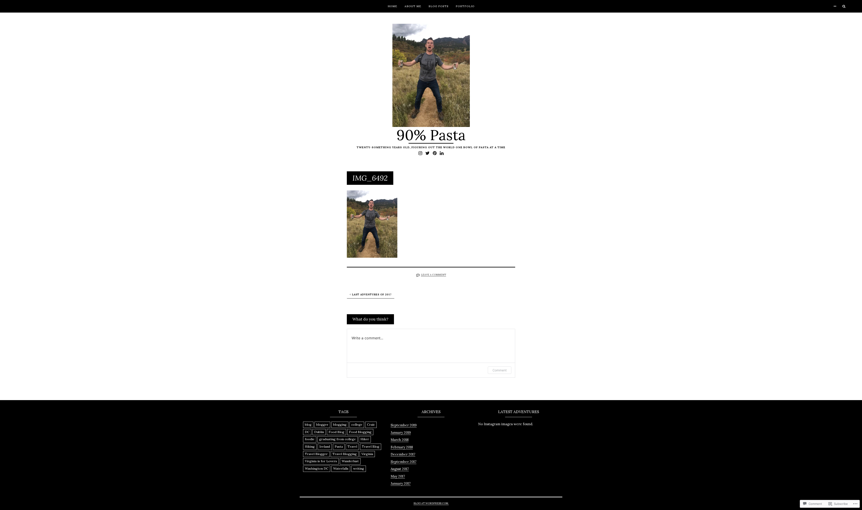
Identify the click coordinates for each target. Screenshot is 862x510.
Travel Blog (370, 447)
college (356, 425)
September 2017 (403, 462)
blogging (340, 425)
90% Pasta (431, 135)
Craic (371, 425)
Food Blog (336, 432)
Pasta (339, 447)
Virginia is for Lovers (321, 461)
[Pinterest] (435, 153)
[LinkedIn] (442, 153)
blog (308, 425)
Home (392, 6)
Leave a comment (433, 274)
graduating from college (337, 439)
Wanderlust (350, 461)
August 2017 (400, 469)
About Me (413, 6)
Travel (352, 447)
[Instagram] (420, 153)
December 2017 (403, 454)
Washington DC (316, 468)
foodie (309, 439)
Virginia (367, 454)
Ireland (324, 447)
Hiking (310, 447)
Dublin (319, 432)
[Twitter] (427, 153)
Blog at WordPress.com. (431, 503)
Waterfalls (340, 468)
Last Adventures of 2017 (371, 294)
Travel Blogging (344, 454)
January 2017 (401, 483)
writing (358, 468)
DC (307, 432)
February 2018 (402, 447)
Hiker (365, 439)
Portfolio (465, 6)
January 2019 (401, 432)
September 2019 (404, 425)
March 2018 (400, 440)
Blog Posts (439, 6)
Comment (500, 370)
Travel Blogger (316, 454)
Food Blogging (360, 432)
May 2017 (398, 476)
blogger (322, 425)
